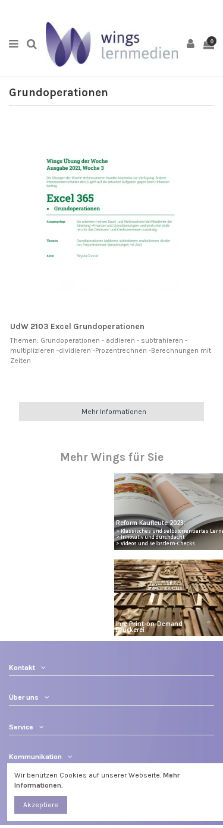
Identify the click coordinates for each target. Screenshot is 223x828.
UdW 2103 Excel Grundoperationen (77, 326)
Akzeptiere (40, 805)
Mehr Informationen (113, 411)
